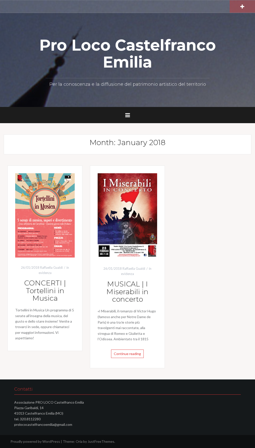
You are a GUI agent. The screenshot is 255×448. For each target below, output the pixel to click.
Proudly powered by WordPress (35, 441)
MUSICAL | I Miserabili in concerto (127, 292)
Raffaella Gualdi (51, 267)
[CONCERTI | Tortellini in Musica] (45, 215)
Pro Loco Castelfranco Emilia (127, 54)
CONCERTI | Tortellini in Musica (45, 291)
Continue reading (127, 354)
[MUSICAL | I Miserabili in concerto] (127, 215)
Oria (79, 441)
